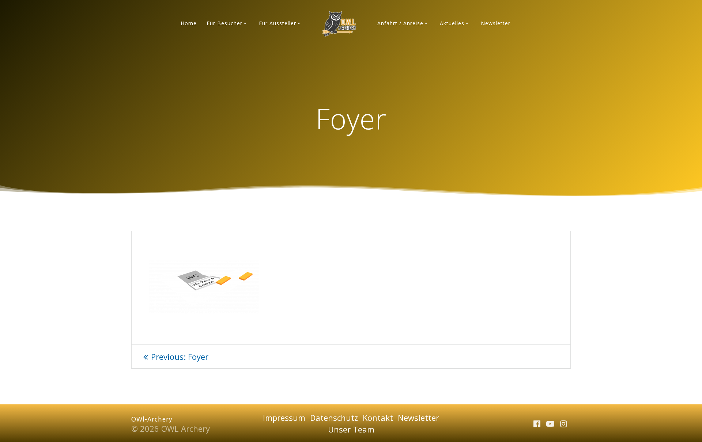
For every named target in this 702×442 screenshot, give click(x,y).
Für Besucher (224, 23)
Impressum (284, 417)
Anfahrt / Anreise (400, 23)
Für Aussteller (277, 23)
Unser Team (351, 429)
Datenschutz (334, 417)
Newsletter (495, 23)
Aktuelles (452, 23)
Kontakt (378, 417)
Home (189, 23)
